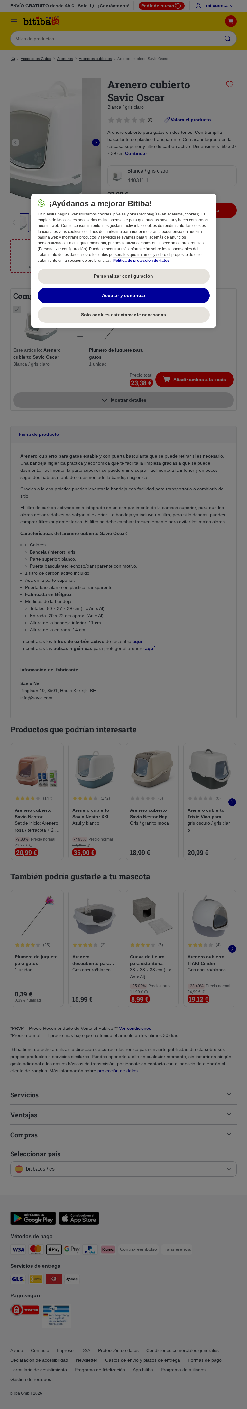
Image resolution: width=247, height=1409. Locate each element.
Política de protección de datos (141, 260)
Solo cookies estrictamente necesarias (123, 314)
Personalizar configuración (123, 276)
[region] (123, 261)
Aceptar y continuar (123, 295)
